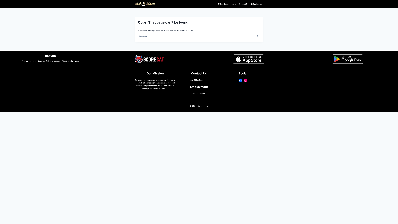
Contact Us (257, 4)
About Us (245, 4)
